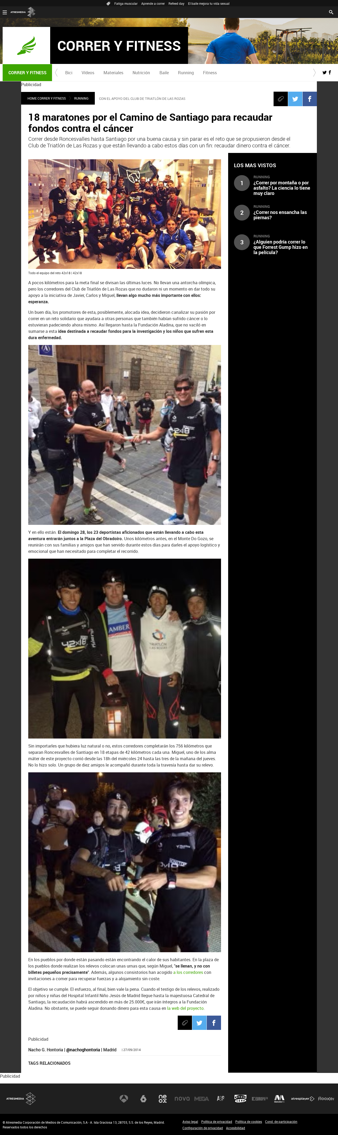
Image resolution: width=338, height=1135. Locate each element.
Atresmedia (21, 1099)
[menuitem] (68, 72)
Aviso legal (190, 1121)
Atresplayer (303, 1099)
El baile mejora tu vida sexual (208, 3)
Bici (68, 73)
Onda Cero (240, 1099)
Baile (164, 73)
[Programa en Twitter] (324, 72)
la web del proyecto (185, 1008)
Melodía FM (279, 1099)
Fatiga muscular (126, 3)
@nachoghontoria (83, 1050)
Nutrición (141, 73)
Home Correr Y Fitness (46, 98)
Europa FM (260, 1099)
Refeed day (176, 3)
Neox (163, 1099)
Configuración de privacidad (202, 1128)
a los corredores (188, 972)
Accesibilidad (235, 1128)
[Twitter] (295, 99)
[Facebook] (310, 99)
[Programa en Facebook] (330, 72)
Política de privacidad (216, 1121)
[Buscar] (331, 11)
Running (186, 73)
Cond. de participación (281, 1121)
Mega (202, 1099)
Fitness (210, 73)
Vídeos (88, 73)
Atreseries (221, 1099)
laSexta (143, 1099)
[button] (56, 72)
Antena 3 (124, 1099)
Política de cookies (248, 1121)
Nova (182, 1099)
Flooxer (326, 1099)
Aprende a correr (153, 3)
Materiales (113, 73)
